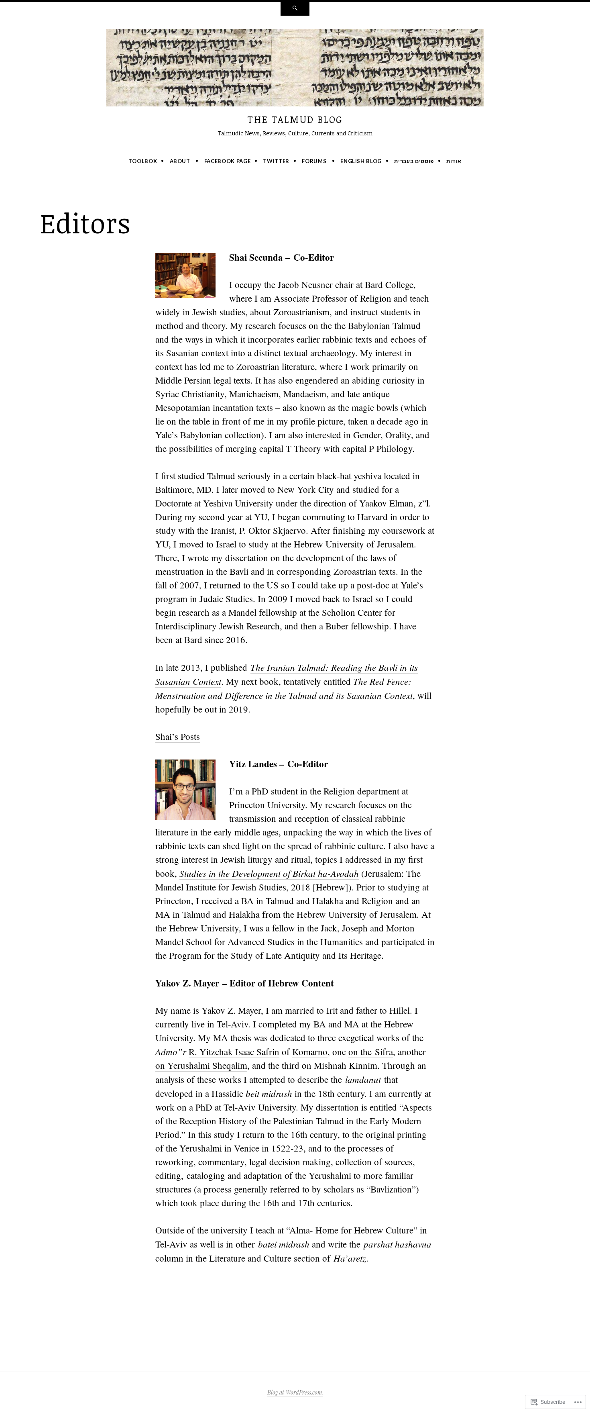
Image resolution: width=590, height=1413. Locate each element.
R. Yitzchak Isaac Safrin (234, 1051)
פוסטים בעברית (413, 161)
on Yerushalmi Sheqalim (201, 1065)
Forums (314, 161)
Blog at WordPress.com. (295, 1392)
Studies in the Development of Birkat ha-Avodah (269, 873)
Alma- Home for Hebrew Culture (351, 1230)
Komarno (310, 1051)
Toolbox (143, 161)
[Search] (295, 9)
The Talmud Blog (295, 119)
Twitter (276, 161)
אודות (453, 161)
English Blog (361, 161)
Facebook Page (227, 161)
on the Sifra (370, 1051)
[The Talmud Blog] (295, 69)
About (180, 161)
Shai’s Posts (177, 736)
